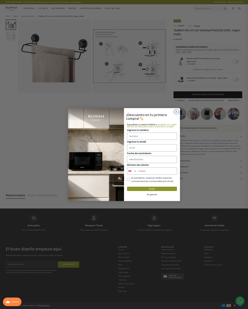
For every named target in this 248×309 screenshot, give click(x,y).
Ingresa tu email (136, 141)
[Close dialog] (176, 111)
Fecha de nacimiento (139, 153)
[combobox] (132, 171)
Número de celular (138, 164)
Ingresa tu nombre (138, 130)
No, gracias (152, 194)
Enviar (152, 188)
